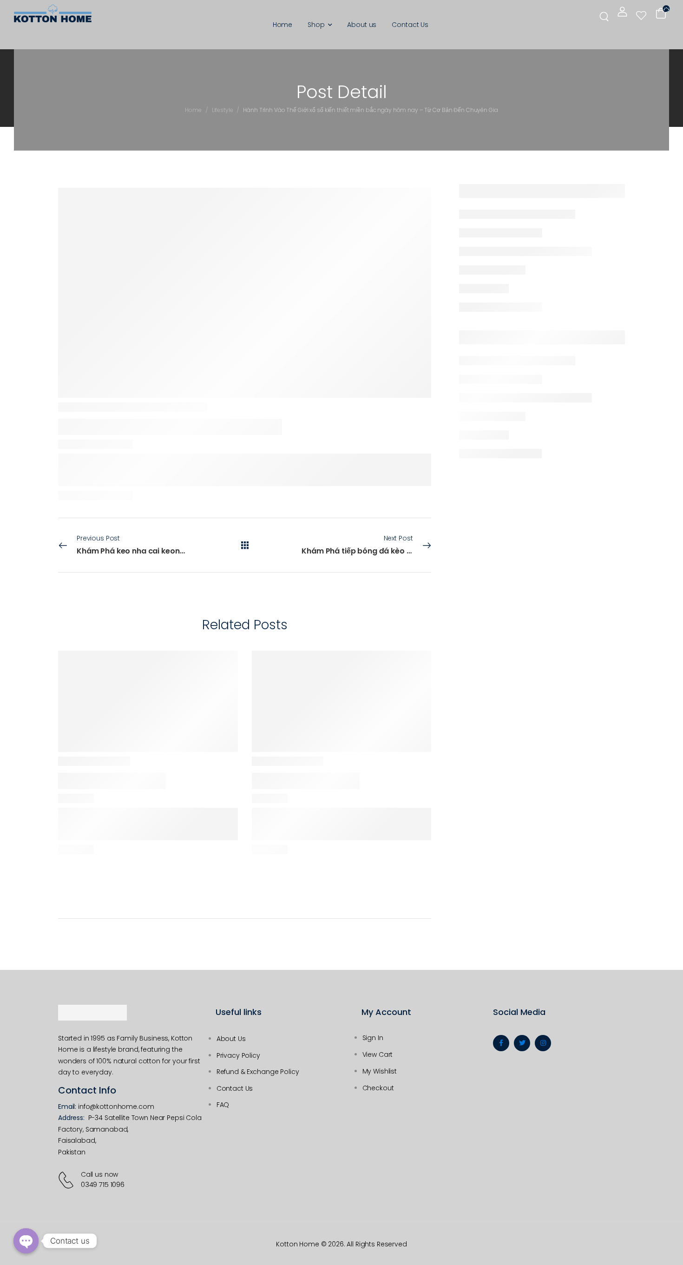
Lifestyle (222, 110)
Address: (71, 1117)
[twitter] (522, 1043)
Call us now (99, 1174)
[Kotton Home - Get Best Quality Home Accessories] (53, 13)
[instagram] (543, 1043)
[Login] (622, 11)
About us (361, 24)
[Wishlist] (641, 15)
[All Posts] (244, 545)
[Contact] (67, 1180)
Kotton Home (297, 1244)
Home (282, 24)
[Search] (605, 15)
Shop (316, 24)
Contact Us (410, 24)
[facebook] (501, 1043)
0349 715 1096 (103, 1184)
